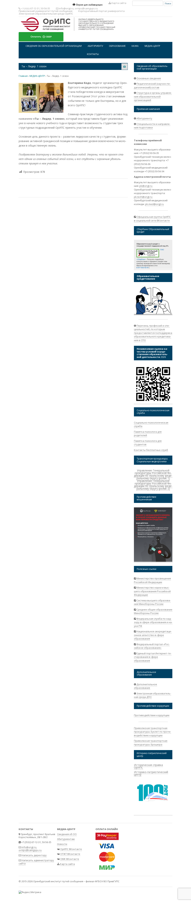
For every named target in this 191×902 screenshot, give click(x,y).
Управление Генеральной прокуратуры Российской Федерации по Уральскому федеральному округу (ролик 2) (153, 484)
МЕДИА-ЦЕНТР (152, 45)
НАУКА (135, 45)
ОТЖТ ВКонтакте (70, 854)
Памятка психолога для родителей (148, 433)
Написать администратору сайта (36, 862)
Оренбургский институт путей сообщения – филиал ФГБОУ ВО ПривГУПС (76, 881)
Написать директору (34, 855)
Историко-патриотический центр (151, 773)
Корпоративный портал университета (101, 11)
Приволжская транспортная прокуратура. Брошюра (150, 742)
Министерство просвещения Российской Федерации (152, 580)
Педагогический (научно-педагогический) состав (152, 85)
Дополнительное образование (145, 686)
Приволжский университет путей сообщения (45, 11)
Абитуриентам (66, 839)
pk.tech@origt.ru (143, 197)
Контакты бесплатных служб (151, 450)
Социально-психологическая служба (151, 424)
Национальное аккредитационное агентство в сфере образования (153, 635)
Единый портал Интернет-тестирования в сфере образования (152, 657)
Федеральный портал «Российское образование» (152, 646)
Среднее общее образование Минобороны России (153, 611)
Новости (62, 844)
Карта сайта (118, 3)
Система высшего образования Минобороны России (152, 602)
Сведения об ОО (67, 834)
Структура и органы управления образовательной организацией (153, 96)
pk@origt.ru (145, 186)
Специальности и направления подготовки (152, 125)
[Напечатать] (124, 66)
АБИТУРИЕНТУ (95, 45)
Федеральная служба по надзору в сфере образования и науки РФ (153, 622)
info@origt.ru (66, 8)
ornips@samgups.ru (86, 8)
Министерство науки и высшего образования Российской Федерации (152, 591)
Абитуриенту (144, 118)
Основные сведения (149, 78)
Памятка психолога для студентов (148, 442)
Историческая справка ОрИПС (148, 766)
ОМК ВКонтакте (69, 859)
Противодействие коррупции (151, 715)
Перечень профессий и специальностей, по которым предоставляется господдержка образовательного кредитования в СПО (153, 333)
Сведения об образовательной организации (54, 45)
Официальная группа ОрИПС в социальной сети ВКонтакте (152, 218)
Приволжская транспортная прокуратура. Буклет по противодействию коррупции (152, 731)
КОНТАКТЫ (93, 54)
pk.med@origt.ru (154, 204)
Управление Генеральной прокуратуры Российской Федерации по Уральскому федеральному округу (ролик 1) (153, 474)
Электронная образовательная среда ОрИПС (46, 13)
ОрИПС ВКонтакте (71, 849)
